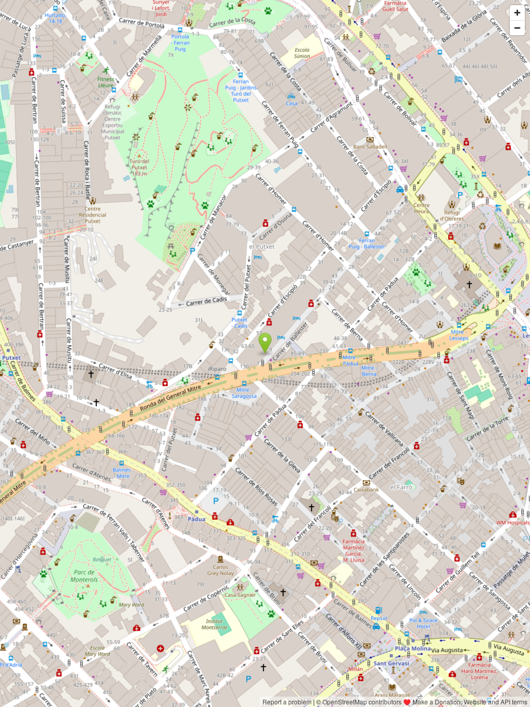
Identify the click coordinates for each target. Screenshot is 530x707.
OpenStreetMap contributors (362, 701)
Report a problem (287, 701)
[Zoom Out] (517, 27)
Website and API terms (495, 701)
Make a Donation (437, 701)
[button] (265, 343)
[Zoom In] (517, 12)
